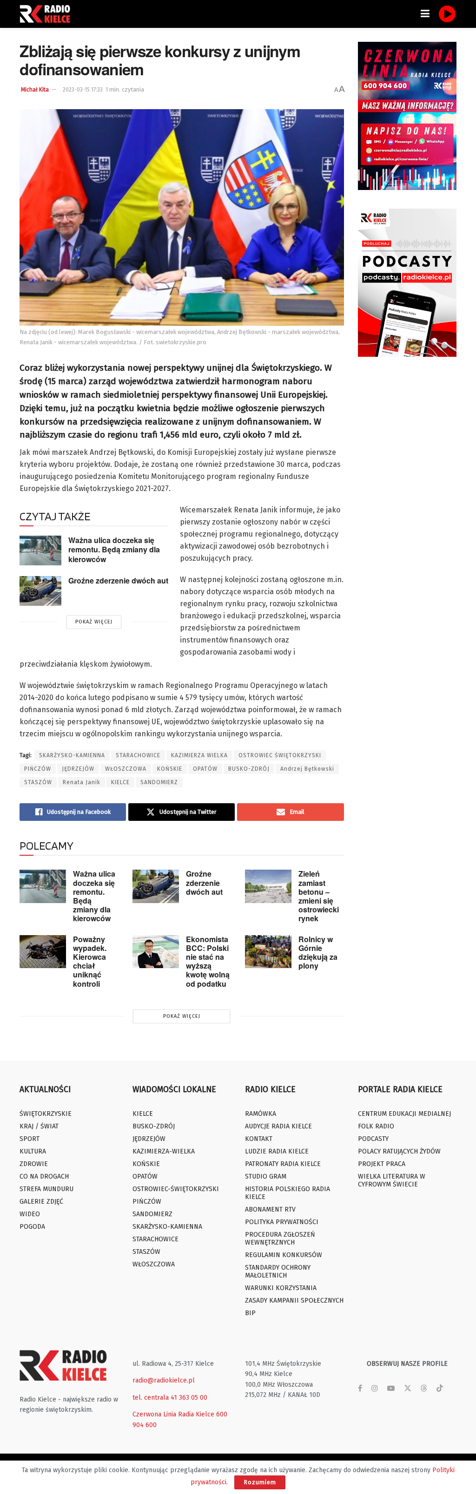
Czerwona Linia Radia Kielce (173, 1414)
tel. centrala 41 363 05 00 (169, 1398)
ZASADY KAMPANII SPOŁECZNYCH (294, 1300)
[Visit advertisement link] (407, 116)
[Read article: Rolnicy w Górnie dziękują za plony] (268, 952)
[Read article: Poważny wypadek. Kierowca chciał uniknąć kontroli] (43, 952)
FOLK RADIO (376, 1126)
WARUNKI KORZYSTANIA (281, 1288)
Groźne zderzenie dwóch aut (118, 580)
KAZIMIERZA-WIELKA (163, 1151)
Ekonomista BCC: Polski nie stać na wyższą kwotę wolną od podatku (208, 961)
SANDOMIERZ (159, 782)
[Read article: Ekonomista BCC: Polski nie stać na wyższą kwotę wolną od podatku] (155, 952)
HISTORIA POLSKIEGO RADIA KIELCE (287, 1193)
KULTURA (33, 1151)
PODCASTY (373, 1139)
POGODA (32, 1227)
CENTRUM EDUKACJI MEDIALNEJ (404, 1114)
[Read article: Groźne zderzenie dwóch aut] (40, 591)
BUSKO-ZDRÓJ (249, 769)
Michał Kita (35, 89)
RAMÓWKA (260, 1114)
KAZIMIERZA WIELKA (199, 755)
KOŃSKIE (169, 769)
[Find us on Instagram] (374, 1388)
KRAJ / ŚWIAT (39, 1126)
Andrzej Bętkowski (307, 769)
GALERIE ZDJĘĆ (41, 1202)
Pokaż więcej (93, 622)
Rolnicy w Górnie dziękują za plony (317, 952)
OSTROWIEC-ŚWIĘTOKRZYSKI (175, 1189)
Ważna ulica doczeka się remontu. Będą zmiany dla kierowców (114, 549)
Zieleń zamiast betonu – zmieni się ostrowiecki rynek (318, 896)
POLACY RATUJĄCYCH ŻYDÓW (399, 1151)
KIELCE (120, 782)
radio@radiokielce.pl (163, 1380)
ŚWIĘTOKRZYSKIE (46, 1114)
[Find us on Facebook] (360, 1388)
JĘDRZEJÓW (78, 769)
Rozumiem (260, 1482)
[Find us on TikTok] (439, 1388)
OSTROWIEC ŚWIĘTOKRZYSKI (279, 755)
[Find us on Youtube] (391, 1388)
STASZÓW (38, 782)
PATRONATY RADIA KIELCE (283, 1164)
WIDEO (30, 1214)
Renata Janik (81, 782)
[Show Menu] (425, 14)
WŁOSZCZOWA (125, 769)
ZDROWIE (34, 1164)
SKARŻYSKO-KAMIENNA (72, 755)
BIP (250, 1313)
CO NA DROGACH (44, 1176)
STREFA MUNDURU (46, 1189)
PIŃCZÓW (37, 769)
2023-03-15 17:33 (83, 89)
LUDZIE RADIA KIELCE (277, 1151)
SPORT (30, 1139)
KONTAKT (258, 1139)
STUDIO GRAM (265, 1176)
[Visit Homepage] (47, 14)
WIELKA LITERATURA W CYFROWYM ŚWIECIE (391, 1180)
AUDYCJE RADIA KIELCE (278, 1126)
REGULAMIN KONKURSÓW (283, 1255)
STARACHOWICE (138, 755)
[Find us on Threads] (424, 1388)
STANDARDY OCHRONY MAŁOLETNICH (278, 1271)
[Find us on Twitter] (407, 1388)
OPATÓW (205, 769)
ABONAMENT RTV (270, 1209)
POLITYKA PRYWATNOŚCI (281, 1222)
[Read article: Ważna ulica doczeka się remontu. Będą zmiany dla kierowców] (40, 550)
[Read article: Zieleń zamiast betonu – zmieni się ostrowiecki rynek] (268, 886)
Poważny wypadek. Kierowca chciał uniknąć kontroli (89, 961)
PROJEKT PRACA (381, 1164)
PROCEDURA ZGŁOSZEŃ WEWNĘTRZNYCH (280, 1238)
